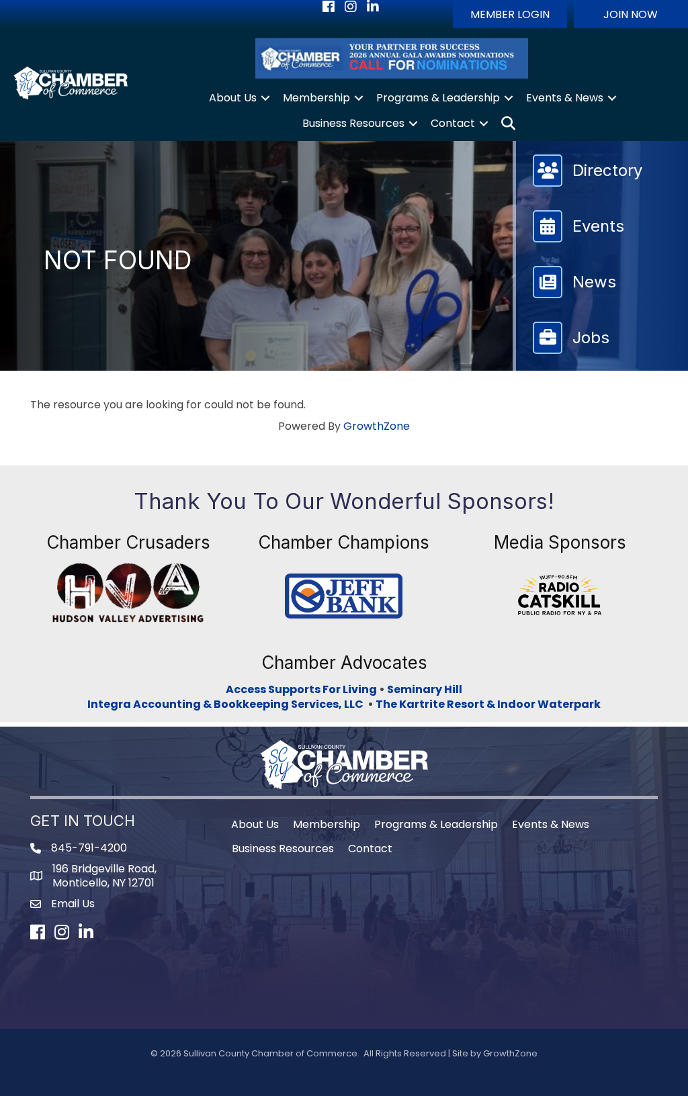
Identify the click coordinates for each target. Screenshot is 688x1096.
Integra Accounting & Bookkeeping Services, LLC (227, 704)
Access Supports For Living (301, 689)
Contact (453, 123)
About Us (233, 97)
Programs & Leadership (438, 97)
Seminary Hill (424, 689)
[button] (510, 14)
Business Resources (353, 123)
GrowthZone (376, 426)
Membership (316, 97)
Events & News (564, 97)
